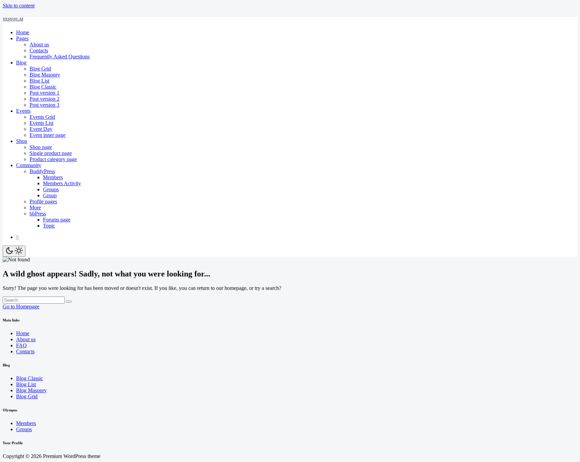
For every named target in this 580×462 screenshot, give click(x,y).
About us (39, 44)
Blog (21, 62)
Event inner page (47, 135)
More (35, 207)
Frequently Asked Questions (60, 56)
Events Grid (42, 117)
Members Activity (62, 183)
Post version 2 (44, 99)
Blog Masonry (45, 75)
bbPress (38, 213)
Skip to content (19, 5)
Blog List (39, 81)
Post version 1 (44, 93)
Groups (51, 189)
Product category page (53, 159)
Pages (22, 38)
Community (28, 165)
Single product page (51, 153)
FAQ (21, 345)
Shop (21, 141)
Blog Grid (40, 68)
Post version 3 (44, 105)
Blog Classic (43, 87)
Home (22, 32)
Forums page (56, 219)
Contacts (39, 50)
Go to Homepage (21, 306)
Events (23, 111)
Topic (49, 225)
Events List (41, 123)
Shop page (41, 147)
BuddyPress (42, 171)
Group (50, 195)
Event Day (41, 129)
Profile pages (43, 201)
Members (53, 177)
